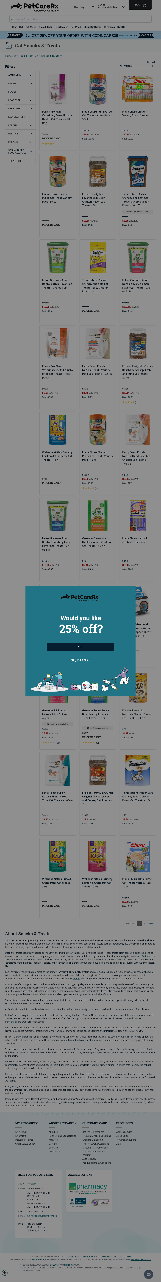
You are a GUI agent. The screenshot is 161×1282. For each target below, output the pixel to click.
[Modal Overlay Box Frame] (80, 641)
